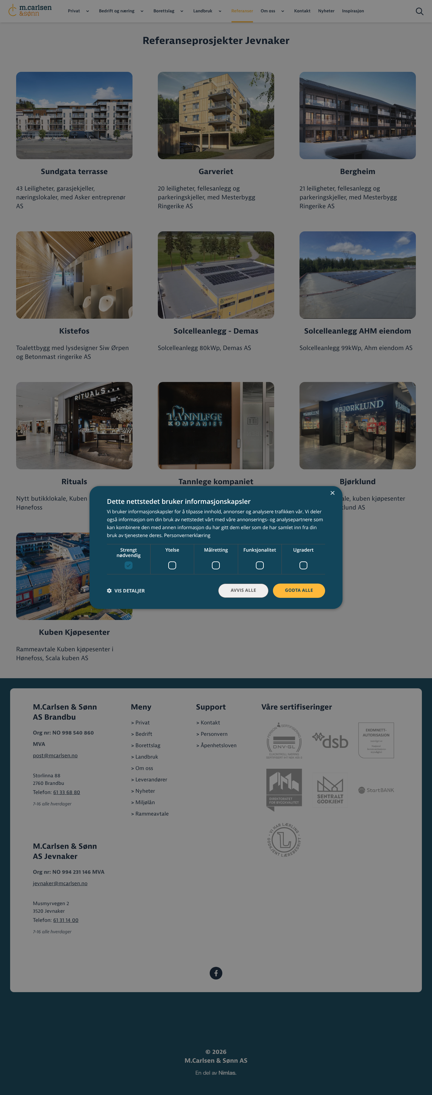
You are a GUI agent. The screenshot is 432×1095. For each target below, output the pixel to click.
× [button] (332, 493)
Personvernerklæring (187, 535)
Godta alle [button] (299, 590)
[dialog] (216, 547)
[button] (126, 590)
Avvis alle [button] (243, 590)
